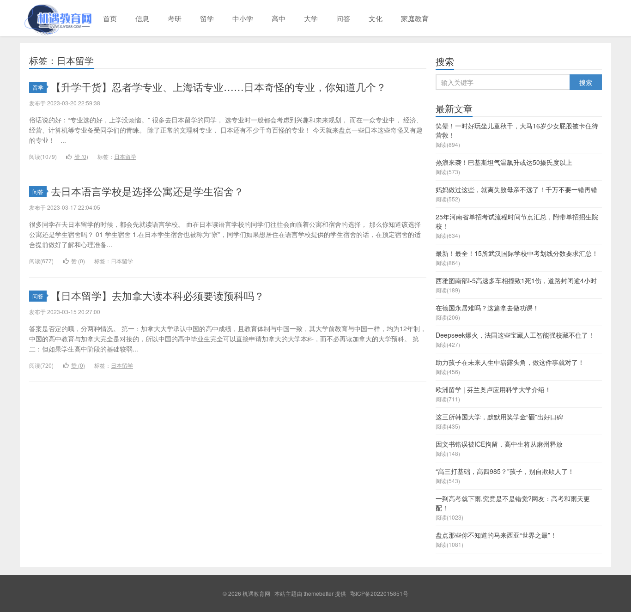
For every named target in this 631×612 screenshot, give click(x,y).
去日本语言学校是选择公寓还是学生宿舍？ (147, 191)
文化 (375, 18)
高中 (278, 18)
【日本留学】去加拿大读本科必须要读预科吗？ (157, 295)
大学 (311, 18)
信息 (142, 18)
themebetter (318, 593)
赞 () (81, 156)
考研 (175, 18)
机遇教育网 (57, 18)
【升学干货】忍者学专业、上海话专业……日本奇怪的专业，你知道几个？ (218, 86)
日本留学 (125, 156)
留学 (207, 18)
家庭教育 (415, 18)
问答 (343, 18)
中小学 (242, 18)
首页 (110, 18)
